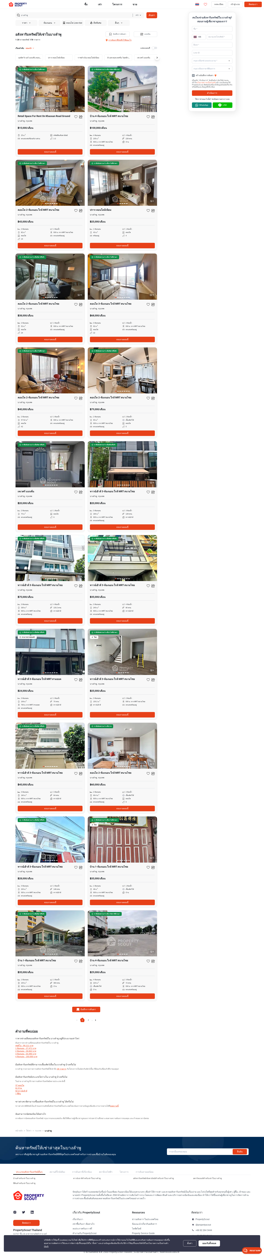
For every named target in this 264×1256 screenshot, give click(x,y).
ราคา (24, 23)
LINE (225, 105)
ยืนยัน (240, 1151)
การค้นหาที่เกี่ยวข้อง (82, 1172)
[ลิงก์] (46, 1246)
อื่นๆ (117, 23)
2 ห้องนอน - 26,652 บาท (25, 1051)
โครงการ (124, 1172)
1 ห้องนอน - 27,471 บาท (25, 1048)
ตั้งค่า (189, 1243)
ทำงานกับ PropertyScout (84, 1233)
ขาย (135, 4)
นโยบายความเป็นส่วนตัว (206, 82)
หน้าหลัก (19, 1131)
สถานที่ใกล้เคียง (57, 1172)
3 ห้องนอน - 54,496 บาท (25, 1054)
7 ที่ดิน (18, 1094)
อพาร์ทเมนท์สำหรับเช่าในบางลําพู (207, 1178)
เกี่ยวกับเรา (78, 1219)
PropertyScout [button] (202, 1219)
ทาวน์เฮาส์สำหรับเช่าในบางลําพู (87, 1178)
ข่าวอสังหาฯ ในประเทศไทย (145, 1219)
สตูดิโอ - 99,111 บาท (24, 1045)
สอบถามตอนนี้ (50, 152)
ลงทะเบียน (218, 4)
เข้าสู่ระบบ (235, 4)
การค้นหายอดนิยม (145, 1172)
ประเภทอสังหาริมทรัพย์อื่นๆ (29, 1172)
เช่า (100, 4)
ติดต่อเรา (253, 4)
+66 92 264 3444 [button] (204, 1230)
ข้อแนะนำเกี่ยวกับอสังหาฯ (144, 1224)
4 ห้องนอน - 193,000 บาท (26, 1056)
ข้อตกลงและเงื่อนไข (169, 1252)
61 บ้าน (18, 1088)
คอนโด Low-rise (74, 23)
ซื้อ (86, 4)
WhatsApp (203, 105)
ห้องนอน (48, 23)
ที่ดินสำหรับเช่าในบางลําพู (24, 1183)
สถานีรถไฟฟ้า (105, 1172)
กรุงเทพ (38, 1131)
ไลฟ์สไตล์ (136, 1228)
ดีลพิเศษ (97, 23)
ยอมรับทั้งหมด (209, 1243)
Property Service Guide (143, 1233)
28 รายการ (61, 1069)
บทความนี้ (114, 1106)
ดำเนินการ (212, 93)
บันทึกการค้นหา (119, 34)
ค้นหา (152, 15)
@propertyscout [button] (203, 1224)
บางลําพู (48, 1131)
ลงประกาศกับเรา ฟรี (82, 1228)
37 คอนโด (19, 1085)
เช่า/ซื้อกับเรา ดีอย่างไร (84, 1224)
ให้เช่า (28, 1131)
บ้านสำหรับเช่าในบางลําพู (24, 1178)
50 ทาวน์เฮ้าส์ (21, 1091)
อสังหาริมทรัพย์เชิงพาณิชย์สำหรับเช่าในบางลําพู (153, 1178)
